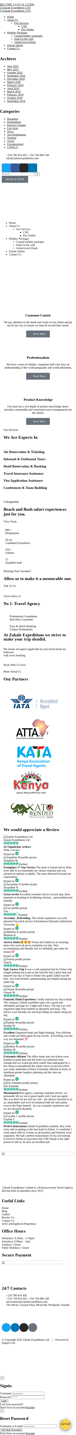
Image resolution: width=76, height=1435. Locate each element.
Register (30, 1407)
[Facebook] (15, 167)
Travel (10, 141)
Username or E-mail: (11, 1426)
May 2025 (13, 69)
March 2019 (14, 91)
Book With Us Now (15, 664)
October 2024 (14, 72)
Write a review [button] (12, 849)
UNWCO (12, 147)
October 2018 (14, 97)
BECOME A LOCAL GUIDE (17, 4)
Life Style (12, 128)
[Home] (38, 213)
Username (5, 1393)
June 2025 (13, 66)
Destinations (14, 122)
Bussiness (12, 118)
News (10, 131)
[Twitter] (6, 167)
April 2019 (13, 88)
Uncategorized (15, 144)
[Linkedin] (32, 167)
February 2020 (15, 85)
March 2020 (14, 82)
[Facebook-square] (32, 1327)
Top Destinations (16, 134)
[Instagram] (23, 167)
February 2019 (15, 94)
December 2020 (16, 78)
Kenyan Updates (16, 125)
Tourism (11, 137)
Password (5, 1397)
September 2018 (16, 101)
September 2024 (16, 75)
